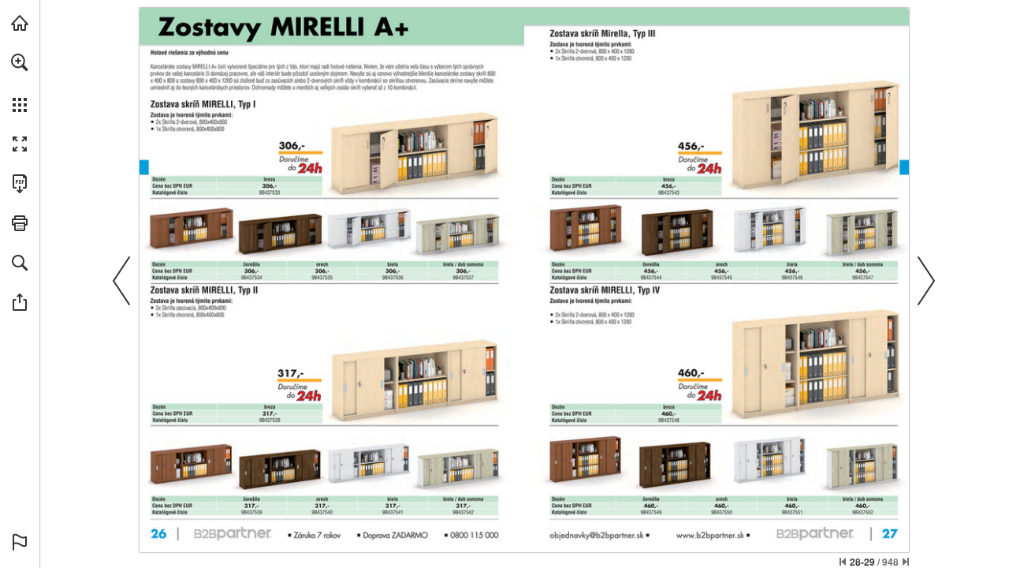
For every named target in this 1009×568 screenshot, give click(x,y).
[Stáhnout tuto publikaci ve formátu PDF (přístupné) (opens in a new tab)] (19, 184)
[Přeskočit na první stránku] (843, 562)
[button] (19, 62)
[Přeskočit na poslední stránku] (906, 562)
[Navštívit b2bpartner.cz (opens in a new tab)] (19, 23)
